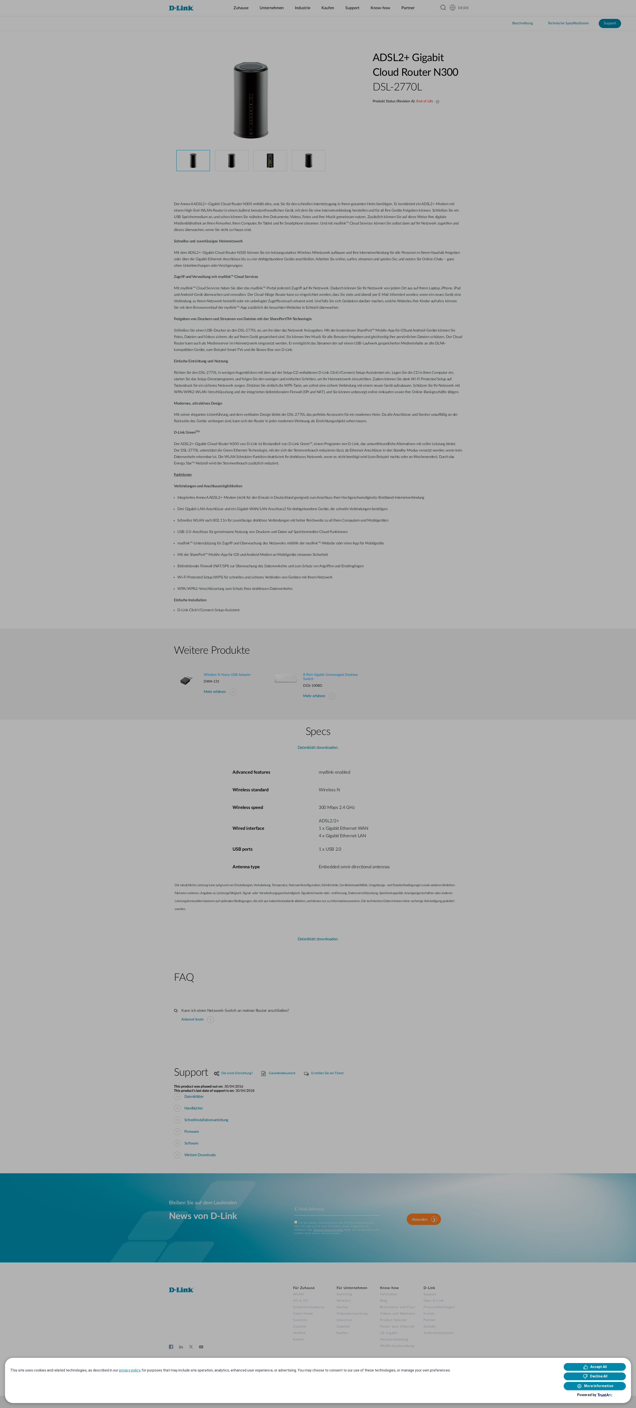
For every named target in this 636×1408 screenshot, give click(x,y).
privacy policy (129, 1370)
